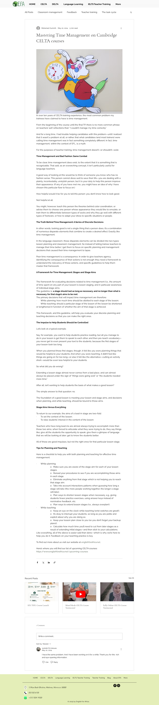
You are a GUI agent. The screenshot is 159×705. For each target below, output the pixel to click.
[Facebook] (115, 685)
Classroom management (50, 12)
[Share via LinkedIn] (49, 562)
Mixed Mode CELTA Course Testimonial (77, 606)
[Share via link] (54, 562)
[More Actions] (121, 649)
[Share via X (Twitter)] (43, 562)
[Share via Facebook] (37, 562)
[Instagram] (118, 685)
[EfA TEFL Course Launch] (41, 591)
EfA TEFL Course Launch (38, 605)
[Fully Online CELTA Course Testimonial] (117, 591)
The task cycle (109, 12)
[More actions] (121, 28)
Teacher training (89, 12)
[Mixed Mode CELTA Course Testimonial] (79, 591)
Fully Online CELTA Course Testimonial (115, 606)
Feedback (72, 12)
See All (131, 578)
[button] (131, 12)
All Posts (29, 12)
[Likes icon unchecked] (43, 662)
